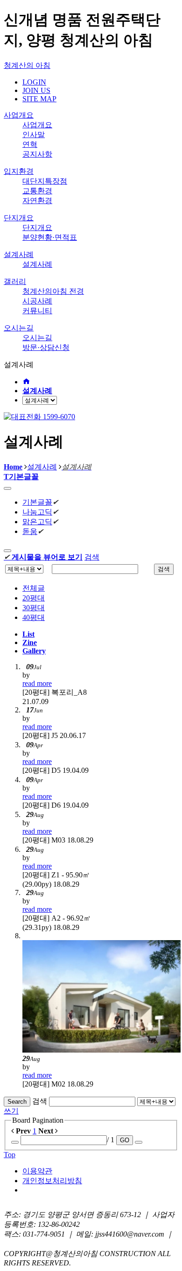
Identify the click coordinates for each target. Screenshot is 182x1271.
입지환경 (19, 171)
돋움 (29, 531)
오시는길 (19, 328)
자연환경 (37, 200)
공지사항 (37, 154)
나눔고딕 (37, 512)
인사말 (33, 134)
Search (17, 1101)
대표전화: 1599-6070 (37, 1244)
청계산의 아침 (27, 65)
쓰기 (11, 1111)
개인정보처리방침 (52, 1181)
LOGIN (34, 82)
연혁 (29, 144)
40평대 (33, 617)
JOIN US (36, 90)
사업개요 (19, 115)
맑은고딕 (37, 522)
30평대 (33, 608)
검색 (91, 557)
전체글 (33, 588)
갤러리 (15, 281)
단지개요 (19, 218)
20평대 (33, 598)
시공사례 (37, 301)
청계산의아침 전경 (53, 291)
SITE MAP (39, 99)
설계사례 (19, 254)
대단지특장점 (44, 181)
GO (124, 1140)
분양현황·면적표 (49, 237)
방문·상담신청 (46, 347)
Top (9, 1155)
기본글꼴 (37, 502)
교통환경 (37, 191)
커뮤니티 (37, 311)
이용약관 (37, 1171)
